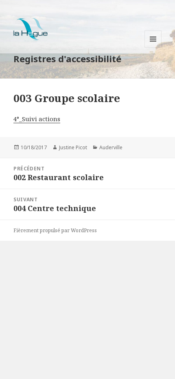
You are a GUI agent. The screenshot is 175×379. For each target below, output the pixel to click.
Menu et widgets (153, 47)
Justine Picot (73, 147)
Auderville (110, 147)
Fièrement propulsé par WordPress (55, 230)
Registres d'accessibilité (67, 58)
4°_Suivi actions (36, 119)
